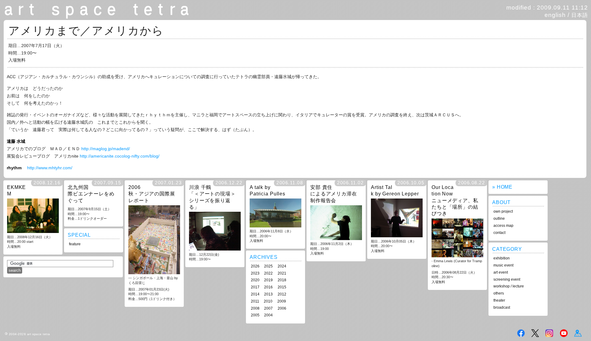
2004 (268, 315)
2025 (268, 266)
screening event (506, 279)
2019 (268, 280)
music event (503, 265)
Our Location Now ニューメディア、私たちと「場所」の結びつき (455, 200)
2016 (268, 287)
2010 (268, 301)
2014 (255, 294)
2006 (282, 308)
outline (499, 218)
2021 (282, 273)
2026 (255, 266)
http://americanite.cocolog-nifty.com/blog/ (119, 156)
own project (503, 211)
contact (499, 233)
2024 (282, 266)
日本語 (579, 15)
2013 (268, 294)
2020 (255, 280)
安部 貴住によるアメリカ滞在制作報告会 (333, 193)
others (498, 293)
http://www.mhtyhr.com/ (49, 167)
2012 (282, 294)
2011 (255, 301)
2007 (268, 308)
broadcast (501, 307)
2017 (255, 287)
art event (500, 272)
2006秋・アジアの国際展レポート (151, 193)
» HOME (502, 187)
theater (499, 300)
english (555, 15)
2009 (281, 301)
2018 (282, 280)
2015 (282, 287)
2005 (255, 315)
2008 (255, 308)
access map (503, 225)
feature (75, 244)
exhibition (501, 258)
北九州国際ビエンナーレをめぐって (91, 193)
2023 (255, 273)
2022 (268, 273)
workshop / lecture (508, 286)
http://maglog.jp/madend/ (105, 148)
